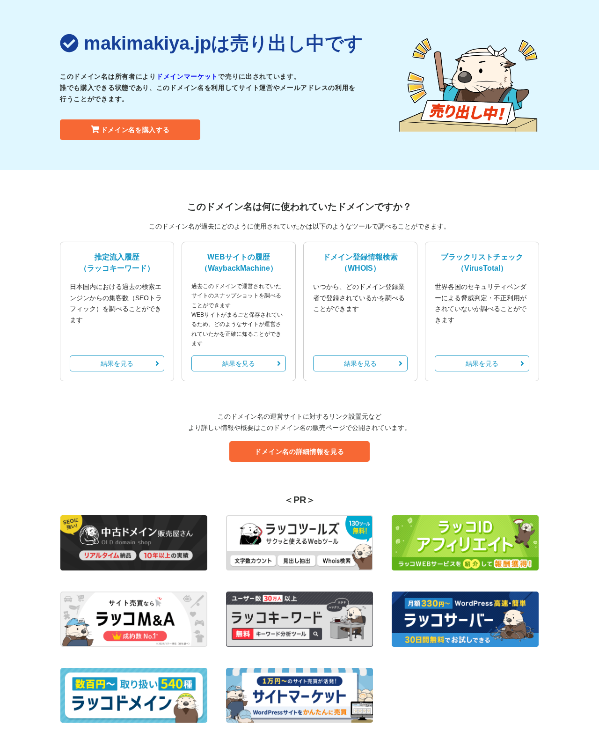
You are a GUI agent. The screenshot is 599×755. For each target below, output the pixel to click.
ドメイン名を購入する (135, 129)
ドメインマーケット (187, 76)
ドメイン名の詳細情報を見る (299, 451)
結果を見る (117, 363)
